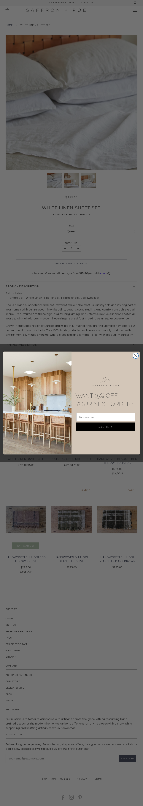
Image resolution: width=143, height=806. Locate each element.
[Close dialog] (136, 356)
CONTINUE (106, 426)
